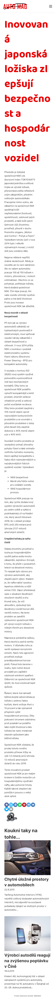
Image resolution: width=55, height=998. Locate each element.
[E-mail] (11, 809)
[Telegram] (28, 805)
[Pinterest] (24, 805)
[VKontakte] (33, 805)
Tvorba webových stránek (23, 996)
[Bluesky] (6, 809)
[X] (11, 805)
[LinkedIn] (15, 805)
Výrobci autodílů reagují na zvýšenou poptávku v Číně (27, 961)
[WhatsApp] (20, 805)
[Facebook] (6, 805)
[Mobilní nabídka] (50, 6)
